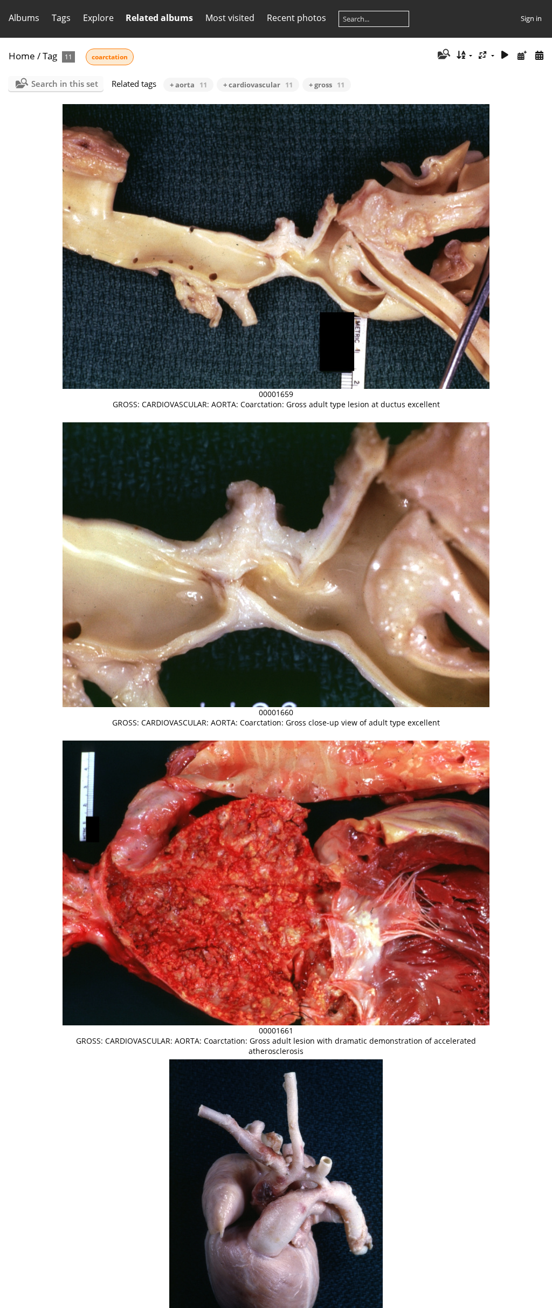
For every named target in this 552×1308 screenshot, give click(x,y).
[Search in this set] (443, 55)
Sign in (531, 18)
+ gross (326, 85)
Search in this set (64, 83)
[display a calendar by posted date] (521, 55)
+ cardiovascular (258, 85)
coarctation (110, 56)
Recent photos (296, 18)
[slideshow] (505, 55)
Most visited (229, 18)
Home (22, 56)
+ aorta (188, 85)
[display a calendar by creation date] (539, 55)
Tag (50, 56)
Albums (24, 18)
